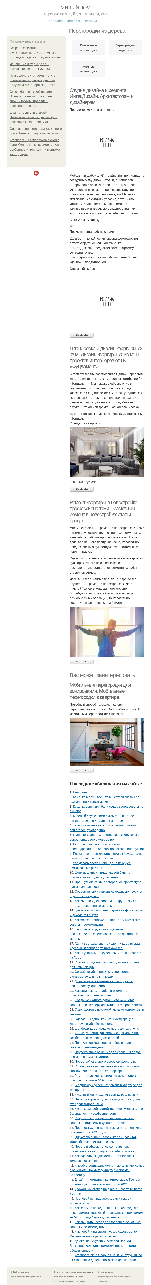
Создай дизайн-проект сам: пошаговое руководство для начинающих (100, 974)
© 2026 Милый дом (20, 1271)
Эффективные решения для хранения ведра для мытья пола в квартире (105, 1054)
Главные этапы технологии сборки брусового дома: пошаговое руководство (104, 837)
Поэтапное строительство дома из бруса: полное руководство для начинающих (107, 855)
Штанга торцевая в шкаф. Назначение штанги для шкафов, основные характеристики (34, 117)
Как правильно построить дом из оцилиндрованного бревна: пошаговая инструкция (107, 846)
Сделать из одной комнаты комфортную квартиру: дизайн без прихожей (101, 1021)
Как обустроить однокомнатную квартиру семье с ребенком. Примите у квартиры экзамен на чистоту (107, 1170)
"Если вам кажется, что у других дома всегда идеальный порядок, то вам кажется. (105, 945)
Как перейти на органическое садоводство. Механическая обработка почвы (104, 1233)
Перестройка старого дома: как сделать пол (106, 1061)
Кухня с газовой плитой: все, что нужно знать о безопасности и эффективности (106, 1111)
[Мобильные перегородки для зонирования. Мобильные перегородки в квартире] (107, 742)
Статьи (91, 21)
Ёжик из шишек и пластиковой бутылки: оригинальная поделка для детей (101, 874)
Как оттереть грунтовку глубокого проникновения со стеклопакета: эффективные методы (104, 934)
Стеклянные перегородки (88, 47)
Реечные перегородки (88, 68)
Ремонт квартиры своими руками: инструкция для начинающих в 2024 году (105, 1077)
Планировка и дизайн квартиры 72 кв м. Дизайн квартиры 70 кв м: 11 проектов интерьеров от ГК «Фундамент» (106, 357)
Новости (74, 21)
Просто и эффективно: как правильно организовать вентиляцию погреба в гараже (102, 1148)
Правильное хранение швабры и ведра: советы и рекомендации (101, 1044)
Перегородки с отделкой (125, 47)
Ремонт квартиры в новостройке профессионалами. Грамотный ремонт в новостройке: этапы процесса (103, 512)
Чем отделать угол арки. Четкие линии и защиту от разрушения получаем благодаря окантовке (32, 80)
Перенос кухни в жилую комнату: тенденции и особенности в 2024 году (106, 1129)
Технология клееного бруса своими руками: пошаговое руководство (103, 827)
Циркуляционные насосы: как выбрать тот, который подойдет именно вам (103, 1139)
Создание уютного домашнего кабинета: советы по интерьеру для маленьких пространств (106, 1002)
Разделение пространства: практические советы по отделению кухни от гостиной (102, 1120)
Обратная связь (105, 1271)
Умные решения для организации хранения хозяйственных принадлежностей (104, 1035)
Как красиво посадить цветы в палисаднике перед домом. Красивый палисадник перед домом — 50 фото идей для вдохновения (106, 1212)
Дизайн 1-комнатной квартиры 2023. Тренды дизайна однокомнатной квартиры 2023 (105, 1181)
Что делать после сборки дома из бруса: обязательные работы (100, 865)
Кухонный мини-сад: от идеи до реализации (106, 1094)
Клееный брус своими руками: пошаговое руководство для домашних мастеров (102, 818)
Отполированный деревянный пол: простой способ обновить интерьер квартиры (104, 1068)
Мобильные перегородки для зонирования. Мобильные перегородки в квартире (100, 691)
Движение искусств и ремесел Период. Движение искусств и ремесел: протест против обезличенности (104, 1246)
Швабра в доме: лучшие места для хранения (107, 1028)
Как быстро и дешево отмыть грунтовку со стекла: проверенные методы (103, 903)
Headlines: (80, 792)
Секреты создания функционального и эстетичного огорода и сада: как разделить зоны (35, 52)
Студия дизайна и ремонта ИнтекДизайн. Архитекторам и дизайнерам (101, 96)
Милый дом (75, 7)
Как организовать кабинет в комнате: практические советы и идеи (99, 992)
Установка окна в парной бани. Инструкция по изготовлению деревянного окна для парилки (106, 1257)
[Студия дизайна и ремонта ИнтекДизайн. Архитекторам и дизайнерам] (107, 225)
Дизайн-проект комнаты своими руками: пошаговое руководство (101, 983)
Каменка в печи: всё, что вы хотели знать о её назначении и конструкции (104, 799)
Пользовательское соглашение (80, 1271)
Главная (56, 21)
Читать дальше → (81, 334)
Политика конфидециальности (68, 1276)
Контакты (58, 1271)
